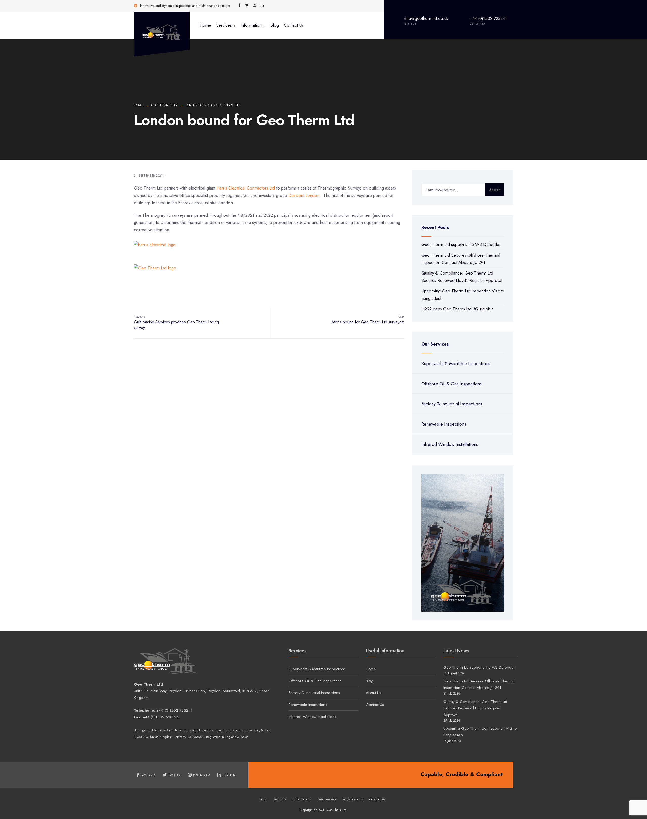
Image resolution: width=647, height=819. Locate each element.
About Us (373, 693)
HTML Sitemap (327, 799)
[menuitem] (226, 25)
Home (205, 25)
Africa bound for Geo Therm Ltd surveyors (367, 319)
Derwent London (303, 195)
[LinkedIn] (262, 5)
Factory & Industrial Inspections (451, 404)
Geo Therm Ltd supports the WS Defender (461, 244)
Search (494, 189)
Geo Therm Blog (164, 105)
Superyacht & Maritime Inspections (455, 363)
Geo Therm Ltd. (177, 730)
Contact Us (294, 25)
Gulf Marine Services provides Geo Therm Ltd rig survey (176, 322)
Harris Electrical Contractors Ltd (245, 188)
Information (251, 25)
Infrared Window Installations (449, 444)
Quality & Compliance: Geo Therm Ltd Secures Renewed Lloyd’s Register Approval (475, 708)
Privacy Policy (352, 799)
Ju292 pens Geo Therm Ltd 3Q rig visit (457, 309)
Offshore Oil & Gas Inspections (451, 384)
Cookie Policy (302, 799)
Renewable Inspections (443, 424)
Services (224, 25)
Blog (274, 25)
